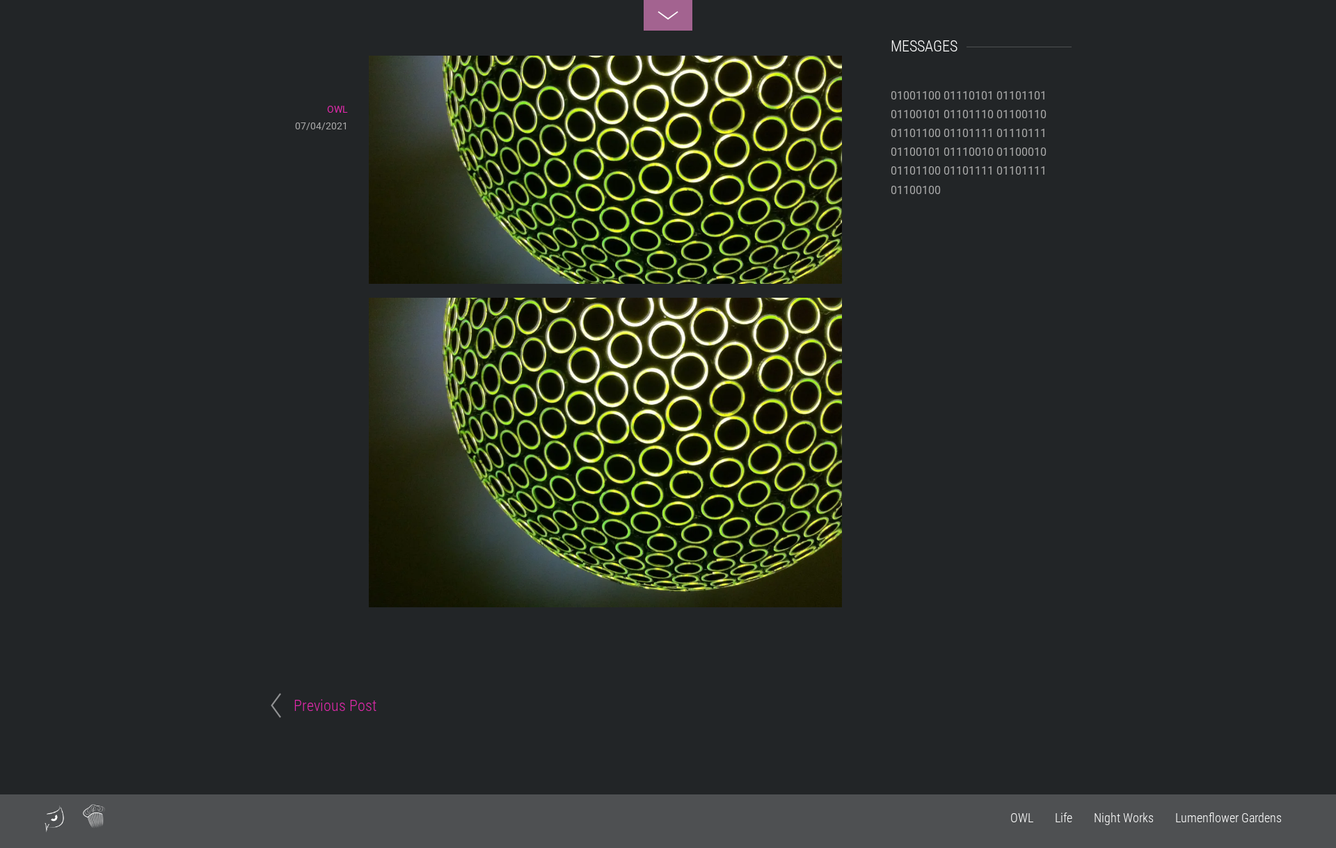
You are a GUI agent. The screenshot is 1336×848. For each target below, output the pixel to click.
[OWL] (54, 826)
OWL (1021, 817)
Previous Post (335, 705)
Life (1063, 817)
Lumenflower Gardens (1228, 817)
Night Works (1124, 817)
